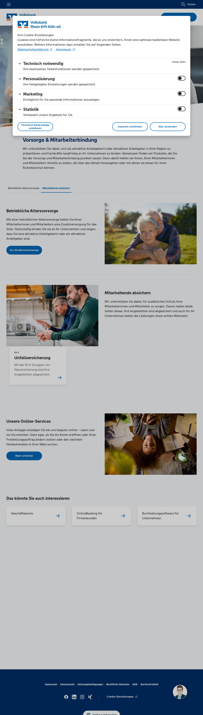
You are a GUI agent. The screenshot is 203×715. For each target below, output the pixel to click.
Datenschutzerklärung (33, 49)
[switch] (182, 78)
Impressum (63, 49)
